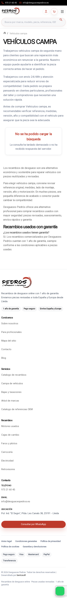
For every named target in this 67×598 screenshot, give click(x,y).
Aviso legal (6, 541)
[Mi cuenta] (46, 11)
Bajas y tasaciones (11, 392)
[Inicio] (4, 33)
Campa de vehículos (12, 383)
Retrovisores (8, 469)
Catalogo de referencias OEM (17, 409)
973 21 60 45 (8, 489)
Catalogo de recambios (13, 374)
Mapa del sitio (8, 340)
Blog (3, 357)
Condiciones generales (26, 541)
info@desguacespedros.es (15, 501)
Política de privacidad (50, 541)
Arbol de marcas (10, 400)
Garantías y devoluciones (34, 546)
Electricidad (7, 460)
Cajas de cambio (10, 434)
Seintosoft (21, 575)
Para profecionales (11, 332)
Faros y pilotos (9, 443)
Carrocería (7, 452)
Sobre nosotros (9, 323)
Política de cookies (10, 546)
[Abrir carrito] (54, 11)
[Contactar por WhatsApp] (60, 591)
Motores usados (10, 426)
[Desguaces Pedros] (10, 11)
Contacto (6, 349)
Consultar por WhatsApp (33, 524)
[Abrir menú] (62, 11)
